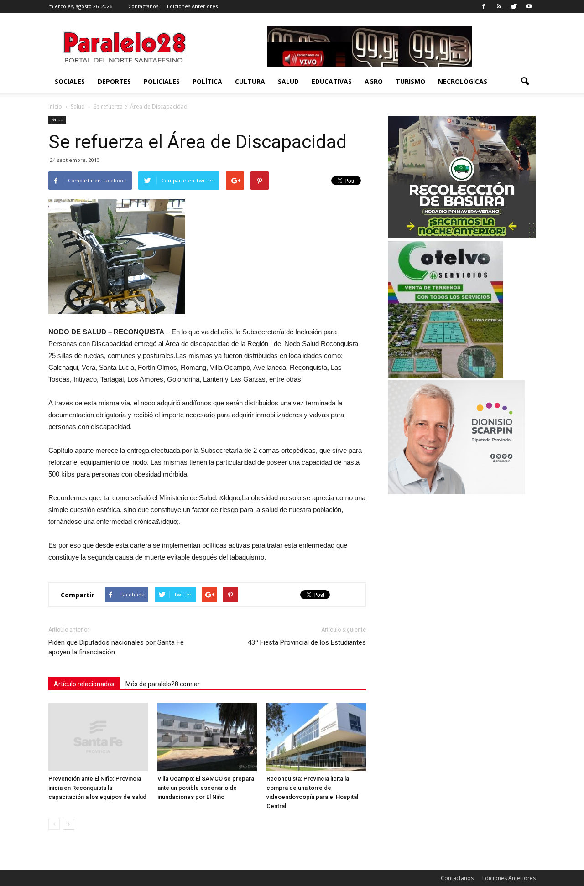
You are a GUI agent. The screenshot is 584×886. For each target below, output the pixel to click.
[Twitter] (514, 6)
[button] (525, 82)
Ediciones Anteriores (192, 6)
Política (207, 81)
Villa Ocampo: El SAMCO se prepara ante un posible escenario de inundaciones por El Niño (205, 787)
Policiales (162, 81)
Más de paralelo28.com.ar (162, 684)
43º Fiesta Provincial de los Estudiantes (307, 642)
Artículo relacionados (84, 684)
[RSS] (499, 6)
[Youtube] (529, 6)
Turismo (410, 81)
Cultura (250, 81)
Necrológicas (462, 81)
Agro (374, 81)
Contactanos (143, 6)
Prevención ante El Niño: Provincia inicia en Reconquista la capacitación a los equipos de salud (97, 787)
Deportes (114, 81)
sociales (70, 81)
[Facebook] (483, 6)
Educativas (332, 81)
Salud (288, 81)
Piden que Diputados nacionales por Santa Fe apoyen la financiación (116, 647)
